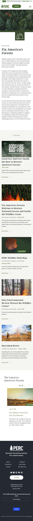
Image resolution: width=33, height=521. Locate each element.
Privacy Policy (29, 516)
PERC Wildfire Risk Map (14, 257)
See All (21, 385)
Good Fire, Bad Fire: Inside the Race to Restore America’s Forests (15, 161)
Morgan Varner (13, 348)
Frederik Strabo (20, 261)
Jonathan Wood (12, 217)
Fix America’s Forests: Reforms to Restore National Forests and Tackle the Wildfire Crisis (16, 210)
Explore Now (25, 1)
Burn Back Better (10, 345)
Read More (7, 177)
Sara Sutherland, (6, 261)
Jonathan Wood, (6, 348)
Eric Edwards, (13, 261)
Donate (16, 477)
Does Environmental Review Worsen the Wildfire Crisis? (16, 303)
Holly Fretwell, (5, 217)
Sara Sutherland (12, 309)
